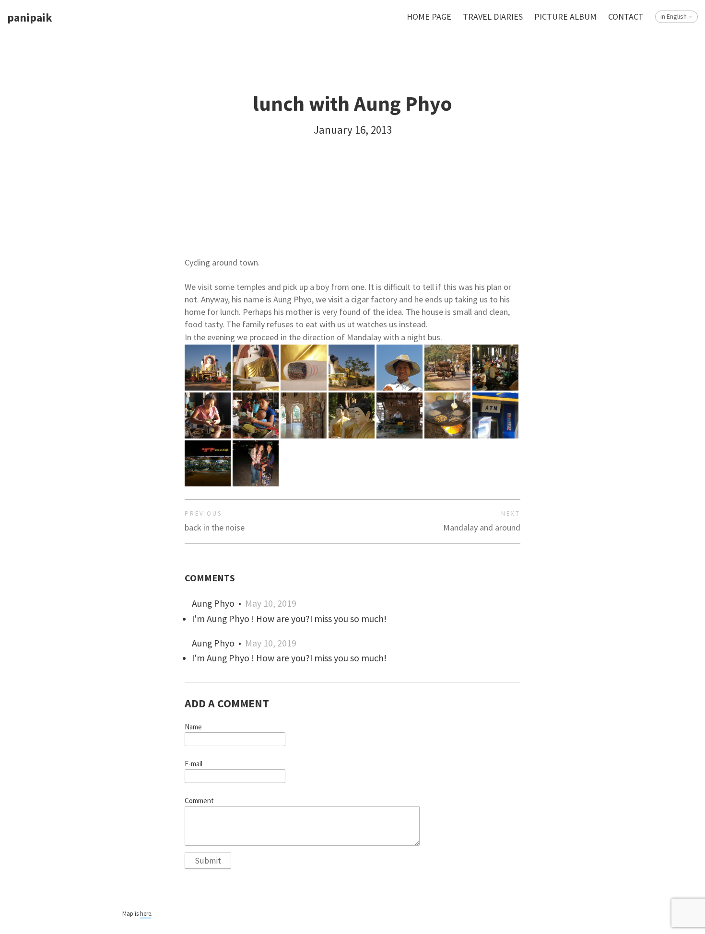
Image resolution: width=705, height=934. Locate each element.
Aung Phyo (213, 603)
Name (193, 727)
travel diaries (493, 16)
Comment (199, 800)
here (145, 914)
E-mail (193, 764)
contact (626, 16)
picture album (565, 16)
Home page (429, 16)
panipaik (29, 18)
